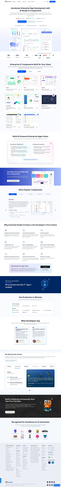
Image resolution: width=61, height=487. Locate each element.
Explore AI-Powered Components (30, 159)
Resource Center (25, 468)
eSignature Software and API (10, 467)
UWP (15, 216)
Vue (23, 212)
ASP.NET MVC (12, 213)
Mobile (30, 71)
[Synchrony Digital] (35, 366)
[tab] (13, 194)
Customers (43, 448)
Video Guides (44, 464)
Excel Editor (18, 461)
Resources (24, 1)
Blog (42, 461)
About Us (32, 1)
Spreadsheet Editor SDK (9, 462)
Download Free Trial (22, 21)
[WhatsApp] (51, 456)
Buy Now (45, 266)
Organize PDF (18, 457)
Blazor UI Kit (18, 473)
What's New (43, 467)
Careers (43, 452)
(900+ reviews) (32, 18)
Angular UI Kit (18, 475)
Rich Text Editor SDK (9, 454)
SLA (23, 452)
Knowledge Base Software (9, 470)
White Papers (25, 459)
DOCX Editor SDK (8, 460)
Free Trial (17, 447)
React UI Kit (17, 472)
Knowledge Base (25, 448)
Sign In (48, 1)
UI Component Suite (9, 447)
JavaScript (20, 212)
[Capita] (43, 366)
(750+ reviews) (21, 18)
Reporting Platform (8, 466)
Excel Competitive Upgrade (35, 460)
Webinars (24, 467)
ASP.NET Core (27, 212)
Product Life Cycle (25, 454)
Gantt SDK (7, 452)
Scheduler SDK (8, 451)
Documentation (44, 460)
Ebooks (24, 457)
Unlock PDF (17, 452)
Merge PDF (17, 453)
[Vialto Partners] (51, 366)
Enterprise (19, 1)
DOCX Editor (18, 460)
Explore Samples (39, 21)
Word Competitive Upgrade (35, 459)
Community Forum (25, 447)
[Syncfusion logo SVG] (8, 1)
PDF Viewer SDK (8, 459)
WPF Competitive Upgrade (34, 456)
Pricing (29, 1)
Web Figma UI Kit (18, 476)
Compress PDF (18, 455)
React (14, 212)
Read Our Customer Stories (10, 360)
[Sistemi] (26, 366)
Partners (43, 455)
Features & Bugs (25, 451)
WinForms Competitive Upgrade (35, 455)
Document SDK (8, 458)
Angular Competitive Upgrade (35, 448)
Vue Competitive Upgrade (34, 452)
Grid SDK (7, 448)
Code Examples (25, 463)
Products (14, 1)
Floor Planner (18, 459)
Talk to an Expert (45, 269)
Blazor (11, 212)
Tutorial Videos (44, 463)
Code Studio (6, 235)
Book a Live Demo (31, 21)
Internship (43, 454)
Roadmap (43, 468)
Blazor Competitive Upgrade (35, 447)
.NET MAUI (12, 216)
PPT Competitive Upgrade (34, 462)
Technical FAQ (25, 461)
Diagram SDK (8, 455)
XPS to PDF (17, 456)
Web (22, 71)
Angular (17, 212)
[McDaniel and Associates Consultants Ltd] (18, 366)
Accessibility (24, 464)
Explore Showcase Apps (12, 180)
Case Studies (25, 460)
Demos (43, 459)
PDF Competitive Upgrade (34, 458)
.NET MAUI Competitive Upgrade (35, 454)
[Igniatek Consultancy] (9, 366)
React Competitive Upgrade (35, 451)
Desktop (39, 71)
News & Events (44, 451)
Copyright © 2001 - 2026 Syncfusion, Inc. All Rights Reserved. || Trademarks (15, 485)
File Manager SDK (8, 456)
